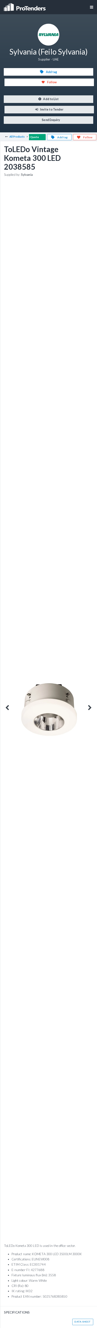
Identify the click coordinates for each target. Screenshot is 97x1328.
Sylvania (27, 174)
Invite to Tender (51, 109)
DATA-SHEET (82, 1321)
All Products (17, 136)
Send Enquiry (50, 120)
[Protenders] (25, 5)
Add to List (51, 99)
